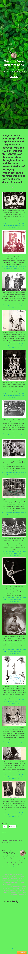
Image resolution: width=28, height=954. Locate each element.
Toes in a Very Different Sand (14, 63)
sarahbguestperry (8, 185)
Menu (15, 76)
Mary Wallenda (6, 842)
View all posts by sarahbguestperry (10, 866)
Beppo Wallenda (12, 840)
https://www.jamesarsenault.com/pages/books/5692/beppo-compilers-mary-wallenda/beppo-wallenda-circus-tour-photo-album (14, 225)
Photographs (19, 185)
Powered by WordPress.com (14, 948)
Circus (20, 840)
